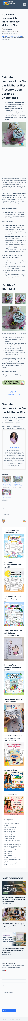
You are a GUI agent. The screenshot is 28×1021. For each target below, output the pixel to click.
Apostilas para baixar (10, 827)
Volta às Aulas (8, 865)
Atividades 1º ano (9, 829)
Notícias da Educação (10, 863)
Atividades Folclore (10, 848)
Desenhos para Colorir (11, 850)
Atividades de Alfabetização (10, 33)
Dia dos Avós (8, 853)
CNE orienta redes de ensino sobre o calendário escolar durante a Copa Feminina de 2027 (13, 950)
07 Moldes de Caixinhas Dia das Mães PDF (6, 497)
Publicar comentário (9, 1011)
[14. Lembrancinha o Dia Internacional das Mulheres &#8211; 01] (7, 479)
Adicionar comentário (8, 992)
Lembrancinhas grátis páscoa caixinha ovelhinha (18, 484)
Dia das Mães (8, 851)
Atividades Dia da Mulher (9, 511)
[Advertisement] (14, 57)
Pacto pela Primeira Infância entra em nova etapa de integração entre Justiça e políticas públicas (13, 925)
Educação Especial (10, 857)
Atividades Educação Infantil (12, 846)
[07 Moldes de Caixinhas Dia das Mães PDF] (7, 492)
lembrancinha (6, 514)
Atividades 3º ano (9, 835)
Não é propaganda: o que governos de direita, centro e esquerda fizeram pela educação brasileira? (13, 899)
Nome (4, 970)
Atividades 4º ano (9, 836)
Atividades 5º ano (9, 838)
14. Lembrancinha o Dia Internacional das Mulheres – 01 (6, 484)
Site (3, 985)
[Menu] (24, 4)
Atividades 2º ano (9, 831)
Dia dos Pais (8, 855)
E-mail (4, 978)
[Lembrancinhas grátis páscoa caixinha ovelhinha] (18, 479)
